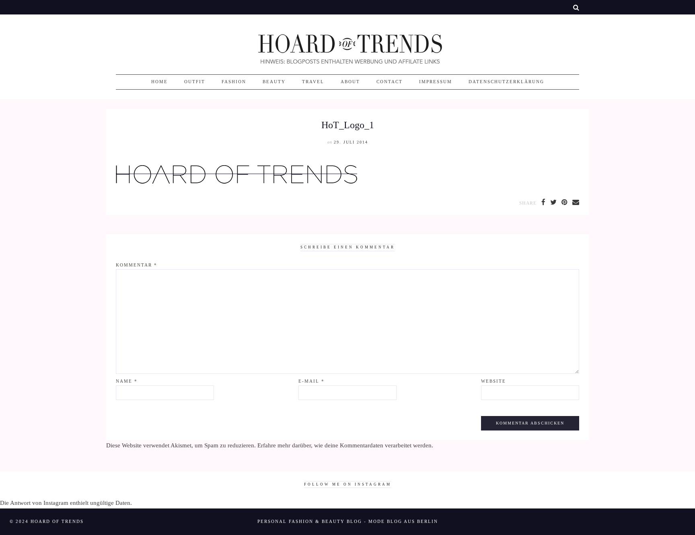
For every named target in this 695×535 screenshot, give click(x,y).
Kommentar (136, 265)
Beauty (274, 82)
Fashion (234, 82)
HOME (159, 82)
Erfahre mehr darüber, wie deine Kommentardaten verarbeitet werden (344, 445)
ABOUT (350, 82)
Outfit (194, 82)
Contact (389, 82)
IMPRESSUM (435, 82)
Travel (313, 82)
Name (127, 381)
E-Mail (311, 381)
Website (493, 381)
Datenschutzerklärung (506, 82)
